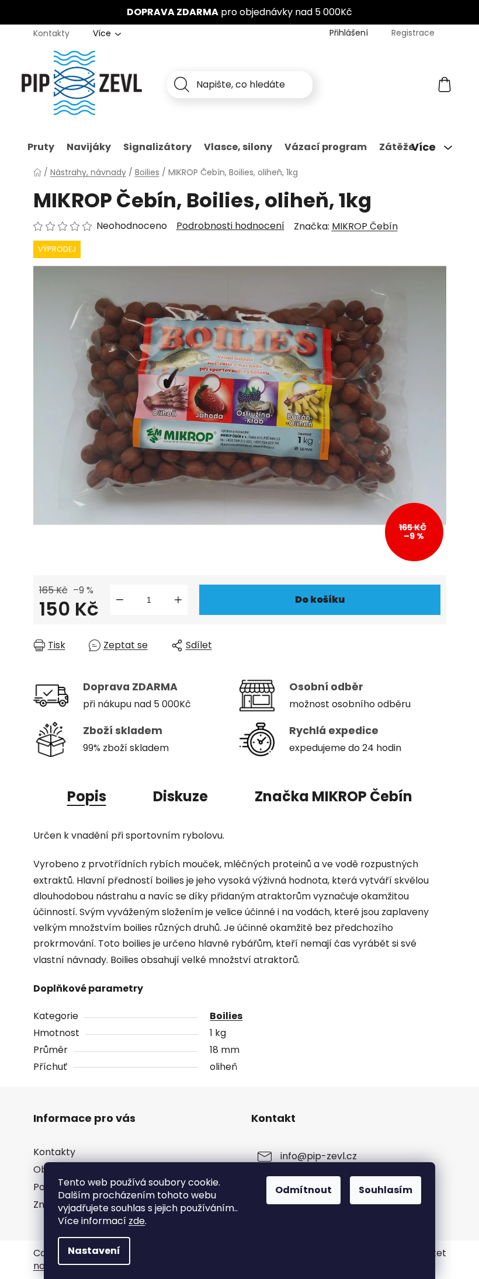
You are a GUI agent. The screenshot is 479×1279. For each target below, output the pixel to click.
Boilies (226, 1016)
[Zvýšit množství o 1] (178, 599)
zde (137, 1221)
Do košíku (320, 599)
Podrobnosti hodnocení (230, 226)
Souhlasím (385, 1190)
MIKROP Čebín (365, 226)
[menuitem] (41, 147)
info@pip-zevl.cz (318, 1156)
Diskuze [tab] (180, 796)
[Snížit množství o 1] (120, 599)
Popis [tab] (86, 796)
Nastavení (94, 1250)
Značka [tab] (333, 796)
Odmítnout (303, 1190)
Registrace (413, 33)
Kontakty (51, 33)
